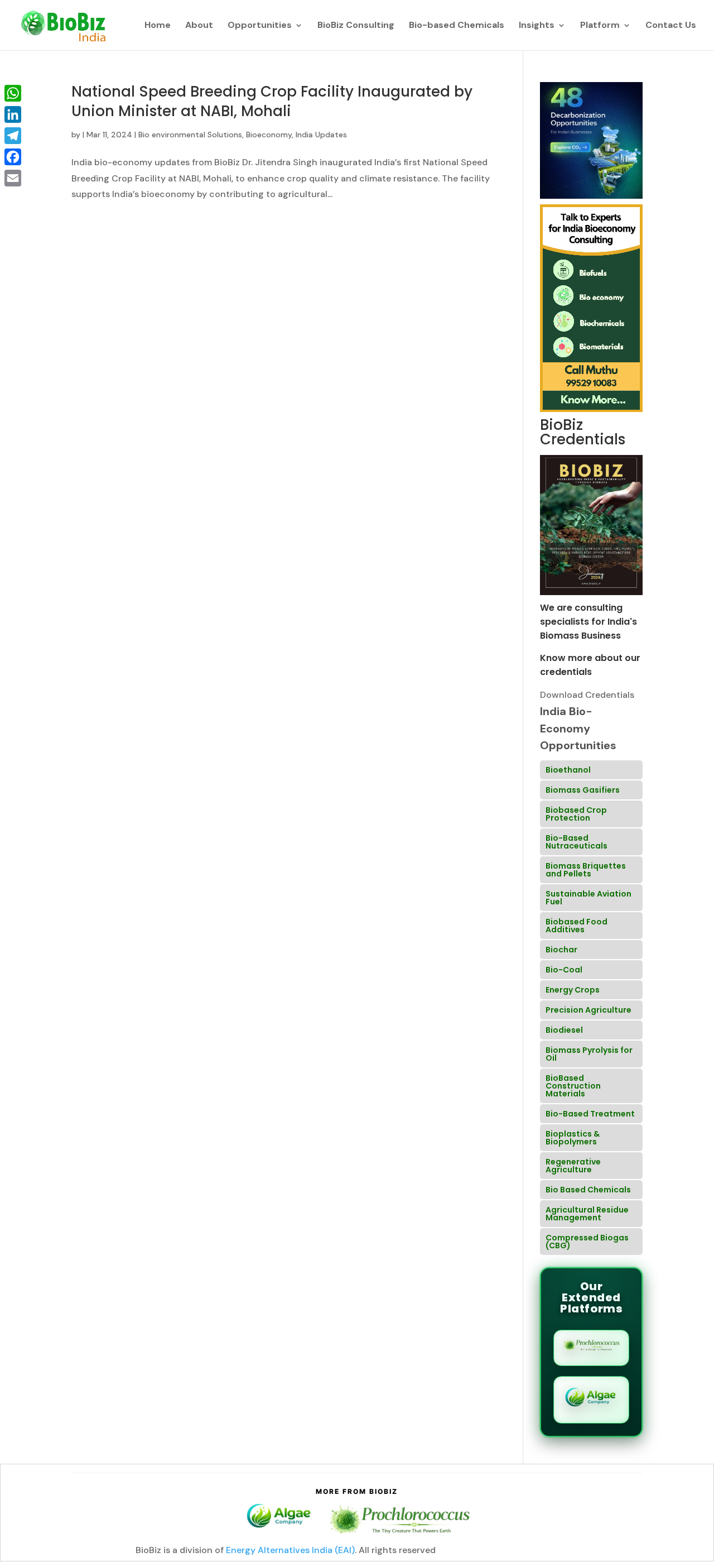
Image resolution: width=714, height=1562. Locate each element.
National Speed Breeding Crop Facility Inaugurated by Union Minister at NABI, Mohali (271, 101)
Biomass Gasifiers (583, 790)
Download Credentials (587, 695)
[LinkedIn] (12, 114)
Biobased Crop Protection (576, 813)
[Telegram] (12, 135)
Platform (600, 26)
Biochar (561, 949)
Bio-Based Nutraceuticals (576, 841)
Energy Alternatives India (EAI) (290, 1550)
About (199, 26)
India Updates (321, 135)
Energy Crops (573, 989)
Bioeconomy (269, 135)
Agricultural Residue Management (587, 1213)
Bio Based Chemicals (588, 1189)
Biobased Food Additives (576, 925)
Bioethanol (568, 769)
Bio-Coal (564, 969)
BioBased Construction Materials (573, 1085)
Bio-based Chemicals (456, 26)
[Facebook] (12, 156)
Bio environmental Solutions (190, 135)
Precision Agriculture (588, 1009)
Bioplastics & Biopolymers (573, 1137)
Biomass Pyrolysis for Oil (589, 1053)
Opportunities (260, 26)
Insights (536, 26)
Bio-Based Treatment (590, 1113)
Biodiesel (564, 1030)
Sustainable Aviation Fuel (588, 897)
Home (157, 26)
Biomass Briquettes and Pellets (586, 869)
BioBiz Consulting (355, 26)
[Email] (12, 178)
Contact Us (670, 26)
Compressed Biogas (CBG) (587, 1241)
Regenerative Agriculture (573, 1165)
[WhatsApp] (12, 93)
